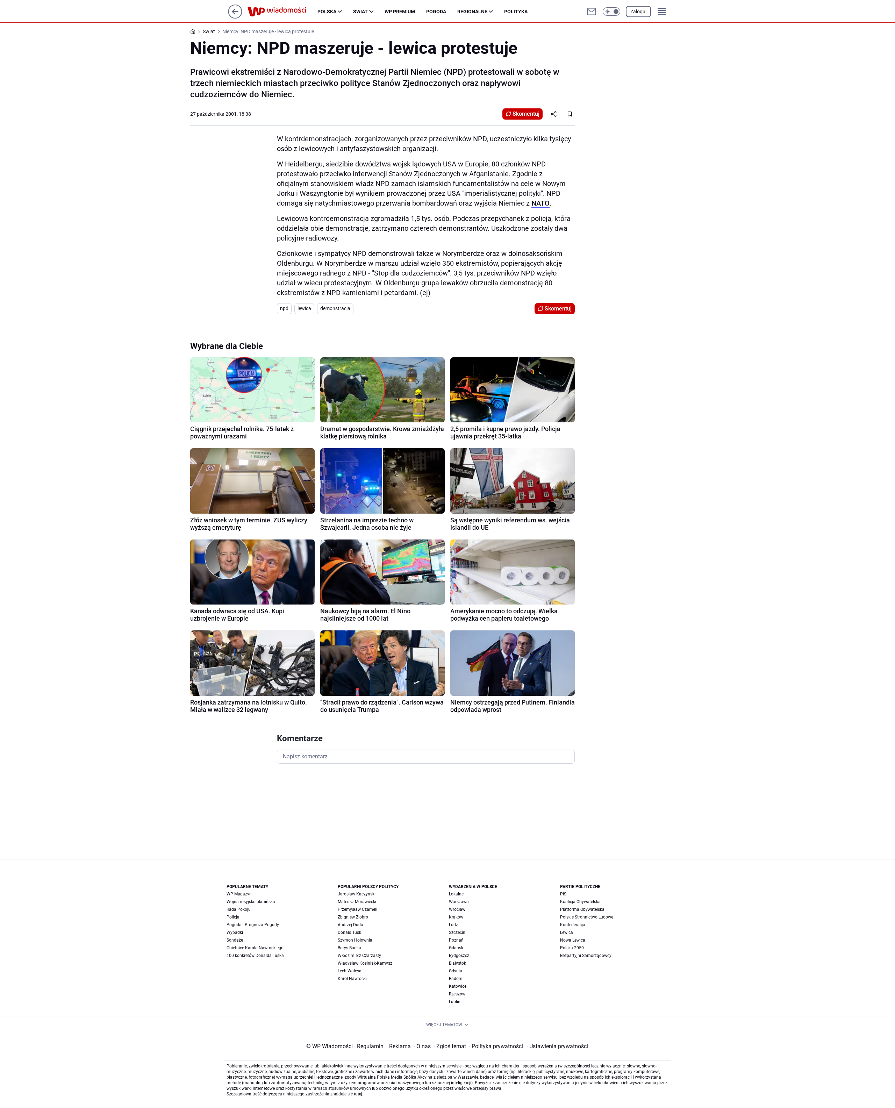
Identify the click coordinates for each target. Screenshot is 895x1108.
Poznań (456, 940)
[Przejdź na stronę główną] (235, 16)
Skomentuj (526, 113)
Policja (233, 917)
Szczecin (457, 932)
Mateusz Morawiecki (357, 901)
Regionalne (472, 11)
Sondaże (235, 940)
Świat (360, 11)
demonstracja (335, 308)
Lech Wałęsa (349, 970)
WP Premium (400, 11)
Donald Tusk (349, 932)
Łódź (453, 924)
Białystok (457, 963)
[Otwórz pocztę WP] (591, 11)
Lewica (566, 932)
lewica (304, 308)
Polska (326, 11)
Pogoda (436, 11)
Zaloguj (638, 11)
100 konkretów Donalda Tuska (255, 955)
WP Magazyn (239, 894)
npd (284, 308)
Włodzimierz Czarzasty (359, 955)
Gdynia (455, 970)
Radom (456, 978)
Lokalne (456, 894)
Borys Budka (349, 947)
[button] (611, 11)
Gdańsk (456, 947)
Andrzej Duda (350, 924)
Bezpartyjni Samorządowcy (585, 955)
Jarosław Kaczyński (356, 894)
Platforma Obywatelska (582, 909)
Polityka (516, 11)
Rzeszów (457, 994)
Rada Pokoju (239, 909)
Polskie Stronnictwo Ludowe (586, 917)
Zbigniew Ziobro (353, 917)
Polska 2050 (572, 947)
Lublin (454, 1001)
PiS (563, 894)
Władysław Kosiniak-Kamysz (365, 963)
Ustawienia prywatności (557, 1046)
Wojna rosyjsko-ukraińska (251, 901)
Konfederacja (572, 924)
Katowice (457, 986)
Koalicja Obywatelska (580, 901)
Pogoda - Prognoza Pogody (253, 924)
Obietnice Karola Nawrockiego (255, 947)
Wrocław (457, 909)
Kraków (456, 917)
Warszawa (459, 901)
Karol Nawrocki (352, 978)
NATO (540, 203)
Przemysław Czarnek (357, 909)
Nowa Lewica (572, 940)
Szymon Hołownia (355, 940)
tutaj (358, 1094)
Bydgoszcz (459, 955)
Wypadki (235, 932)
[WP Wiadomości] (282, 11)
